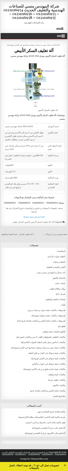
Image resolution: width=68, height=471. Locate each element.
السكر (21, 222)
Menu (58, 28)
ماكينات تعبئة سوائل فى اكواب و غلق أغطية (46, 353)
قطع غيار (61, 326)
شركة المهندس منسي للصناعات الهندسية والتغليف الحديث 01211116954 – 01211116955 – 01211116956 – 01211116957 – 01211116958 (34, 11)
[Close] (65, 465)
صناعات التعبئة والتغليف (55, 299)
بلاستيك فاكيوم (59, 278)
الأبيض (27, 222)
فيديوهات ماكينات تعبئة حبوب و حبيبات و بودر (46, 310)
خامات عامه (60, 283)
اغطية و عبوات (59, 262)
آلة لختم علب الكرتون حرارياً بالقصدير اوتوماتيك (45, 433)
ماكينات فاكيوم (59, 385)
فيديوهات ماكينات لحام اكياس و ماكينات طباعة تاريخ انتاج (41, 321)
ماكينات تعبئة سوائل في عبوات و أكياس (48, 364)
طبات (63, 305)
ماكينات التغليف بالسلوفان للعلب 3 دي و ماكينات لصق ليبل (40, 337)
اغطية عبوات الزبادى (56, 256)
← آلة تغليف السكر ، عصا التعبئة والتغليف (18, 234)
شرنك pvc (60, 294)
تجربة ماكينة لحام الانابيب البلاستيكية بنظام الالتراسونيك (41, 417)
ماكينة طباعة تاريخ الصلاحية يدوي (51, 411)
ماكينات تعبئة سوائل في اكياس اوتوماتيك (48, 358)
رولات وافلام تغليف (57, 289)
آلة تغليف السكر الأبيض (34, 50)
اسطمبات (61, 251)
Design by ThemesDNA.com (34, 459)
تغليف (14, 222)
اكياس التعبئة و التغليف (55, 267)
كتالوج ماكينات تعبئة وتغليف (53, 331)
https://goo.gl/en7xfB (34, 217)
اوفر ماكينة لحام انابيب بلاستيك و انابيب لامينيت (45, 422)
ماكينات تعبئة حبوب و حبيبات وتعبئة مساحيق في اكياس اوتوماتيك (32, 44)
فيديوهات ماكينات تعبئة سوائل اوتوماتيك (48, 315)
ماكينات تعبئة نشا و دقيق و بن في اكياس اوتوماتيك (44, 369)
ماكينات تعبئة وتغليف (56, 374)
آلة (53, 222)
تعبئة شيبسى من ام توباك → (55, 234)
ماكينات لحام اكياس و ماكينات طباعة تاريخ (47, 391)
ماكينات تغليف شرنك (56, 380)
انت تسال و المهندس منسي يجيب (50, 272)
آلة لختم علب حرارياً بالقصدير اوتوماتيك (48, 428)
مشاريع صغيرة (59, 396)
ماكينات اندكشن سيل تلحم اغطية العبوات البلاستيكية (43, 342)
